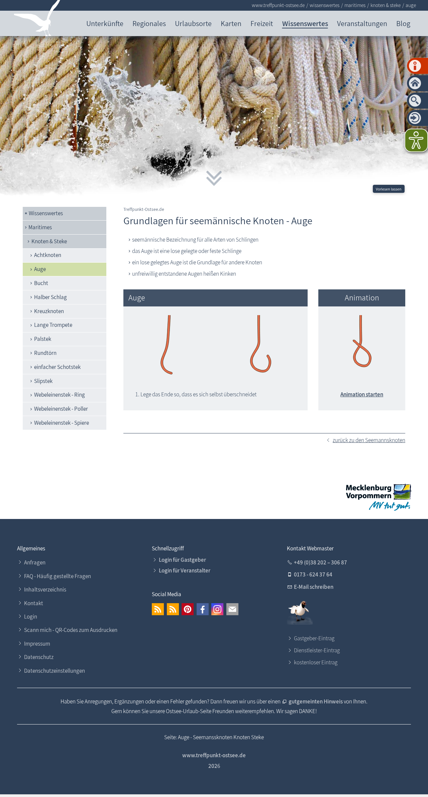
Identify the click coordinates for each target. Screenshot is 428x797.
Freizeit (261, 23)
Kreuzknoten (49, 311)
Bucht (41, 283)
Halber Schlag (50, 297)
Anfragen (34, 562)
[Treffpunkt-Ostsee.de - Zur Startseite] (37, 19)
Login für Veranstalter (184, 570)
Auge (40, 269)
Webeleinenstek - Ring (59, 394)
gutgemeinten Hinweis (316, 701)
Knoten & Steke (49, 241)
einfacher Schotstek (57, 367)
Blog (403, 23)
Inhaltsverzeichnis (45, 589)
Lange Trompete (53, 324)
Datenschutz (39, 657)
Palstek (42, 339)
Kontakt (33, 603)
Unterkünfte (104, 23)
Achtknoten (47, 255)
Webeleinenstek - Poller (61, 408)
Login (30, 616)
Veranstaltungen (362, 23)
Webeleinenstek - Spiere (61, 422)
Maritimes (40, 227)
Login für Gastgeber (182, 559)
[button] (158, 609)
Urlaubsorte (193, 23)
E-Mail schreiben (313, 586)
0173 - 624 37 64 (313, 574)
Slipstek (43, 381)
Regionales (149, 23)
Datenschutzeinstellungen (54, 670)
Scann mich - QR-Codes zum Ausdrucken (70, 630)
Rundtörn (45, 353)
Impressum (37, 643)
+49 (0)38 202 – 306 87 (320, 562)
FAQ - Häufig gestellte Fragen (57, 576)
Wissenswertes (305, 23)
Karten (231, 23)
